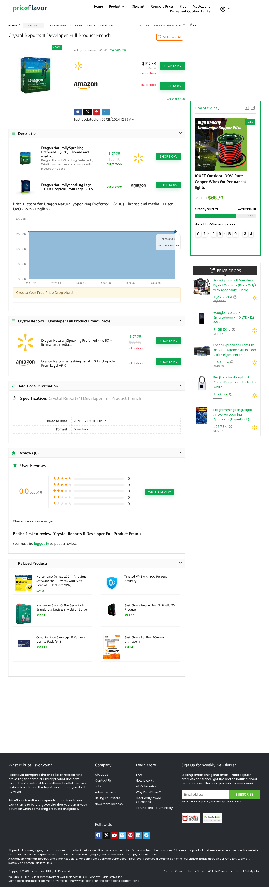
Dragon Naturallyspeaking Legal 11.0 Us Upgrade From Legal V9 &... (68, 186)
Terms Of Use (196, 871)
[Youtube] (114, 835)
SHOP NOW (172, 65)
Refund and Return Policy (154, 808)
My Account (201, 6)
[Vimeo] (122, 835)
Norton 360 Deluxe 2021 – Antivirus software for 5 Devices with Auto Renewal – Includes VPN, (61, 581)
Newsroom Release (109, 804)
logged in (42, 543)
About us (101, 774)
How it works (145, 780)
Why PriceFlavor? (148, 792)
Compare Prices (162, 6)
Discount (138, 6)
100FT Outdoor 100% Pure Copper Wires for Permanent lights (220, 181)
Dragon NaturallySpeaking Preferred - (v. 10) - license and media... (65, 151)
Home (98, 6)
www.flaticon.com (86, 881)
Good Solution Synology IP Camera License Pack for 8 (60, 639)
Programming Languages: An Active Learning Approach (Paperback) (233, 414)
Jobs (98, 786)
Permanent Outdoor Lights (190, 11)
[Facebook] (98, 835)
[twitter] (106, 835)
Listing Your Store (108, 798)
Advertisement (106, 792)
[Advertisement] (225, 64)
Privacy (168, 871)
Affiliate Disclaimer (220, 871)
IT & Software (33, 26)
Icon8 (135, 881)
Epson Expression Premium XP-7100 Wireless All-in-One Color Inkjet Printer (234, 350)
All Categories (146, 786)
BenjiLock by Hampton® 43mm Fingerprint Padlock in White (235, 382)
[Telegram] (146, 835)
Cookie (179, 871)
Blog (183, 6)
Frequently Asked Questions (148, 800)
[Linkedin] (138, 835)
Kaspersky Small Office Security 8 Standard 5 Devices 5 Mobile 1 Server (62, 607)
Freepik (62, 881)
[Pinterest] (130, 835)
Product (115, 6)
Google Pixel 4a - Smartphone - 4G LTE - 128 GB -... (233, 317)
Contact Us (103, 780)
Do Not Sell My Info (247, 871)
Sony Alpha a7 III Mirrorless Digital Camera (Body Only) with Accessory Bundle (234, 285)
